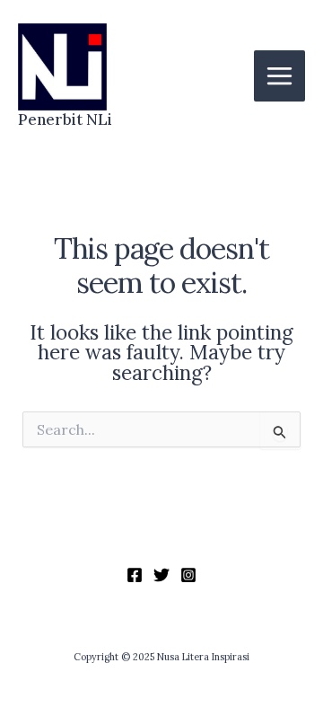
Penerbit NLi (65, 119)
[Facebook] (135, 575)
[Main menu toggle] (279, 76)
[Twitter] (161, 575)
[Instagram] (188, 575)
